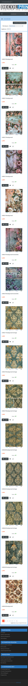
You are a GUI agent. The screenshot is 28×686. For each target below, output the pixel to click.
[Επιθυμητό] (10, 68)
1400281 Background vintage (9, 489)
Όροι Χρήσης (4, 638)
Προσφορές (3, 662)
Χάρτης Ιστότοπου (5, 648)
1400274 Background (7, 215)
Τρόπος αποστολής (5, 634)
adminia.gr (18, 682)
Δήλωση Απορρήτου (5, 636)
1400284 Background (7, 606)
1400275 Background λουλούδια (10, 254)
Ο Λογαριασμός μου (5, 669)
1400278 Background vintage (9, 372)
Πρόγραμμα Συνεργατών (6, 661)
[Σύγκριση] (13, 68)
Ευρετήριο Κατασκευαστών (7, 657)
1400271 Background (7, 98)
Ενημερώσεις (4, 675)
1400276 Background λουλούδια (10, 293)
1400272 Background (7, 137)
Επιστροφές (3, 646)
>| (16, 621)
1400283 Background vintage (9, 567)
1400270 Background (7, 59)
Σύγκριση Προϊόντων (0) (20, 23)
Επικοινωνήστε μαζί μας (6, 644)
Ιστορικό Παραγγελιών (6, 671)
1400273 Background (7, 176)
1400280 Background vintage (9, 450)
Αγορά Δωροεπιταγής (6, 650)
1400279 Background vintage (9, 411)
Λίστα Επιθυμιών (4, 673)
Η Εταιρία (3, 632)
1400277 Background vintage (9, 332)
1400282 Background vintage (9, 528)
